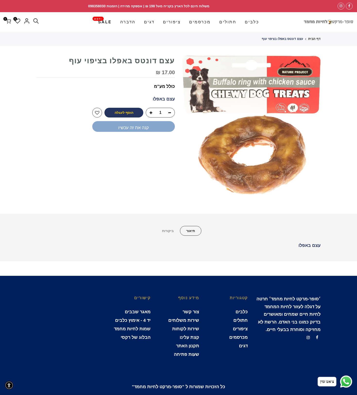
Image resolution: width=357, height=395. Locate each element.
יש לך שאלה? (161, 144)
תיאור (190, 231)
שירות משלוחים (183, 320)
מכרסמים (200, 21)
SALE (103, 21)
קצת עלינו (189, 337)
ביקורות (168, 231)
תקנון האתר (187, 345)
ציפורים (172, 21)
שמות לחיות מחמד (132, 328)
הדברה (128, 21)
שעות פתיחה (186, 354)
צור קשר (191, 311)
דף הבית (314, 39)
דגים (149, 21)
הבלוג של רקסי (136, 337)
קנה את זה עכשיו (133, 127)
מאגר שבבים (138, 311)
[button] (9, 385)
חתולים (227, 21)
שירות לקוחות (185, 328)
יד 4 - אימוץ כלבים (133, 320)
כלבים (252, 21)
